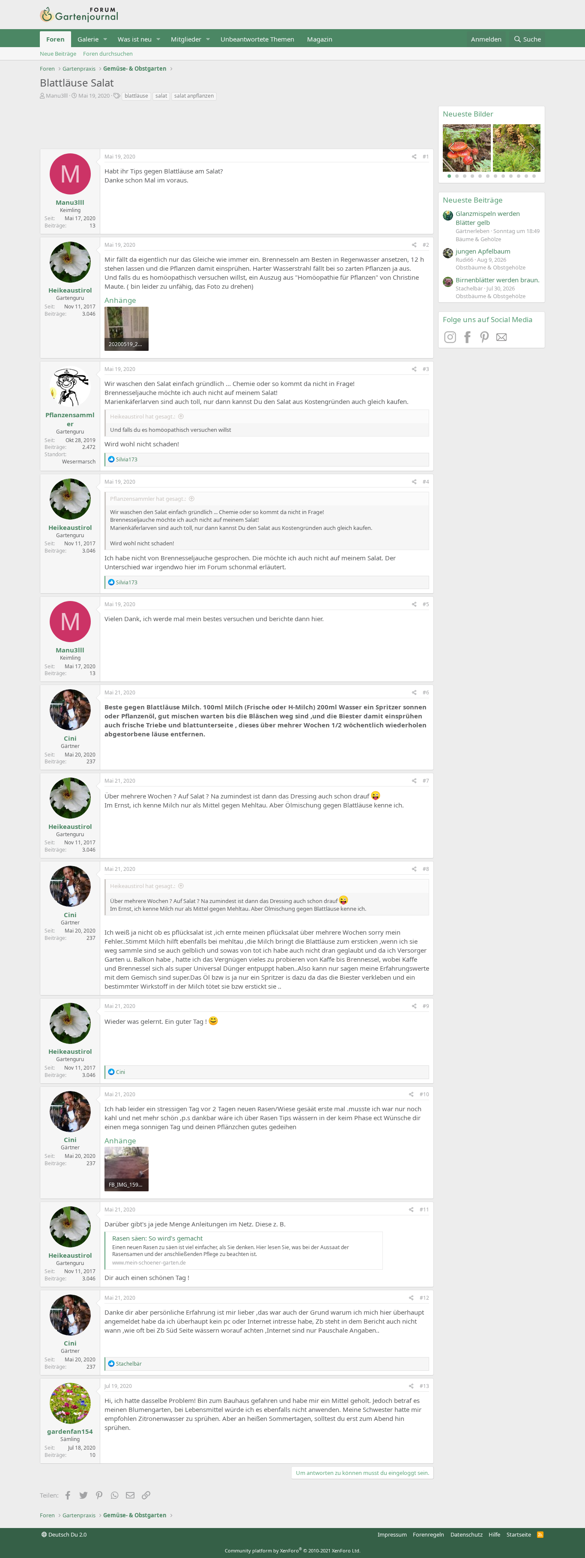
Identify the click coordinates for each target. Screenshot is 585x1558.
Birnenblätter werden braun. (498, 279)
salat (161, 95)
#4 (426, 481)
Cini (70, 738)
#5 (426, 604)
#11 (424, 1209)
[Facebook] (468, 340)
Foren (55, 39)
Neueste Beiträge (473, 200)
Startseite (519, 1534)
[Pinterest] (485, 340)
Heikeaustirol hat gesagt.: (142, 416)
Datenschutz (467, 1534)
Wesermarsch (79, 461)
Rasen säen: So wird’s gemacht (157, 1238)
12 (534, 176)
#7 (426, 780)
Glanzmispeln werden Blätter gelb (488, 218)
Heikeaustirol (70, 290)
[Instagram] (451, 340)
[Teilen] (414, 157)
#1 (426, 156)
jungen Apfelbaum (483, 251)
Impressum (392, 1534)
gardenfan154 (70, 1431)
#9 (426, 1006)
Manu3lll (57, 95)
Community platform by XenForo (293, 1550)
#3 (426, 369)
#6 (426, 692)
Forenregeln (428, 1534)
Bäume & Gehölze (478, 239)
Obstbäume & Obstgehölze (490, 267)
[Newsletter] (502, 340)
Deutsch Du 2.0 (67, 1534)
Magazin (319, 39)
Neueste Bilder (468, 114)
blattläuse (136, 95)
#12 (424, 1297)
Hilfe (494, 1534)
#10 (424, 1094)
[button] (105, 39)
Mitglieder (186, 39)
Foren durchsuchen (108, 53)
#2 (426, 244)
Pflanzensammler (70, 419)
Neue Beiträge (58, 53)
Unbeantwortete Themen (257, 39)
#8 (426, 869)
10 (518, 176)
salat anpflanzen (194, 95)
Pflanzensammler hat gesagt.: (148, 498)
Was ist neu (135, 39)
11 (526, 176)
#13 (424, 1386)
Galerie (88, 39)
